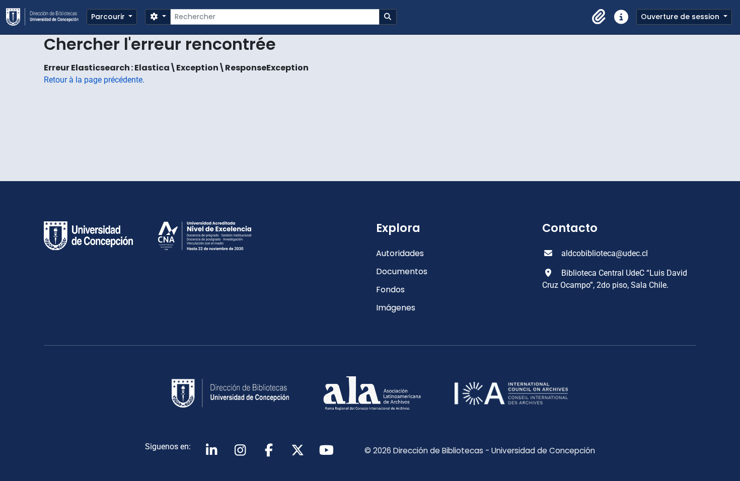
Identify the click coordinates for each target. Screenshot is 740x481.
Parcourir (109, 17)
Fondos (390, 289)
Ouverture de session (681, 17)
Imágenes (395, 307)
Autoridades (400, 253)
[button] (599, 17)
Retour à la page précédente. (94, 80)
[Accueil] (46, 17)
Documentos (401, 271)
